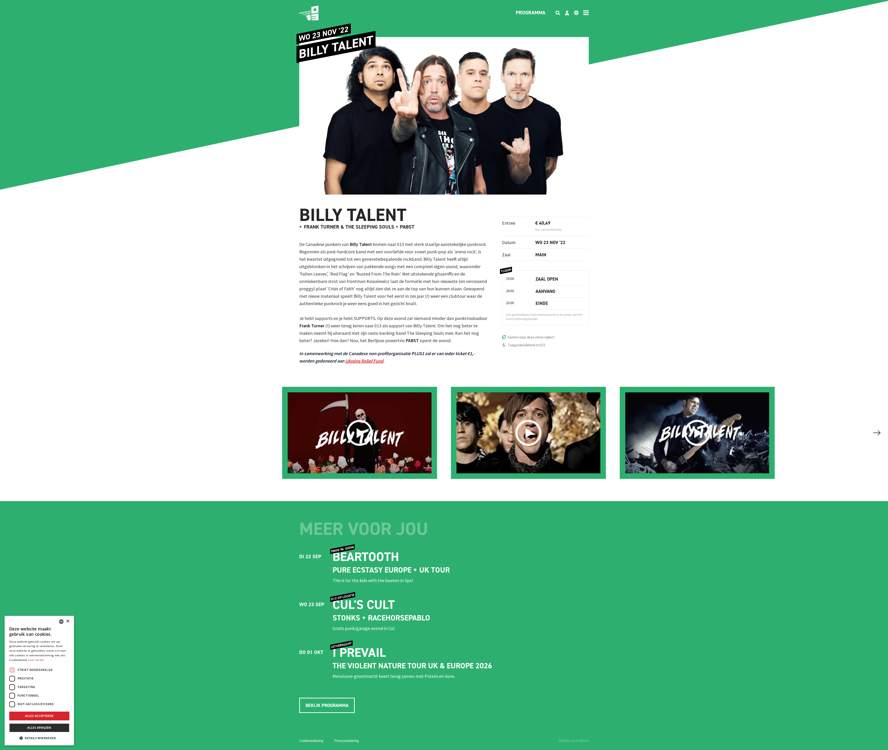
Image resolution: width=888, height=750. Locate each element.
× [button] (67, 621)
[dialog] (39, 680)
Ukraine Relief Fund (364, 361)
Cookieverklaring (311, 740)
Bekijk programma (326, 705)
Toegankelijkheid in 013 (526, 345)
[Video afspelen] (359, 433)
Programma (530, 13)
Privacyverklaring (346, 740)
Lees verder (36, 660)
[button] (39, 738)
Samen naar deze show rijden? (531, 337)
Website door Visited (574, 740)
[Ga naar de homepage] (316, 13)
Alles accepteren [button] (39, 716)
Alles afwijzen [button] (39, 728)
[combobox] (61, 621)
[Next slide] (876, 432)
